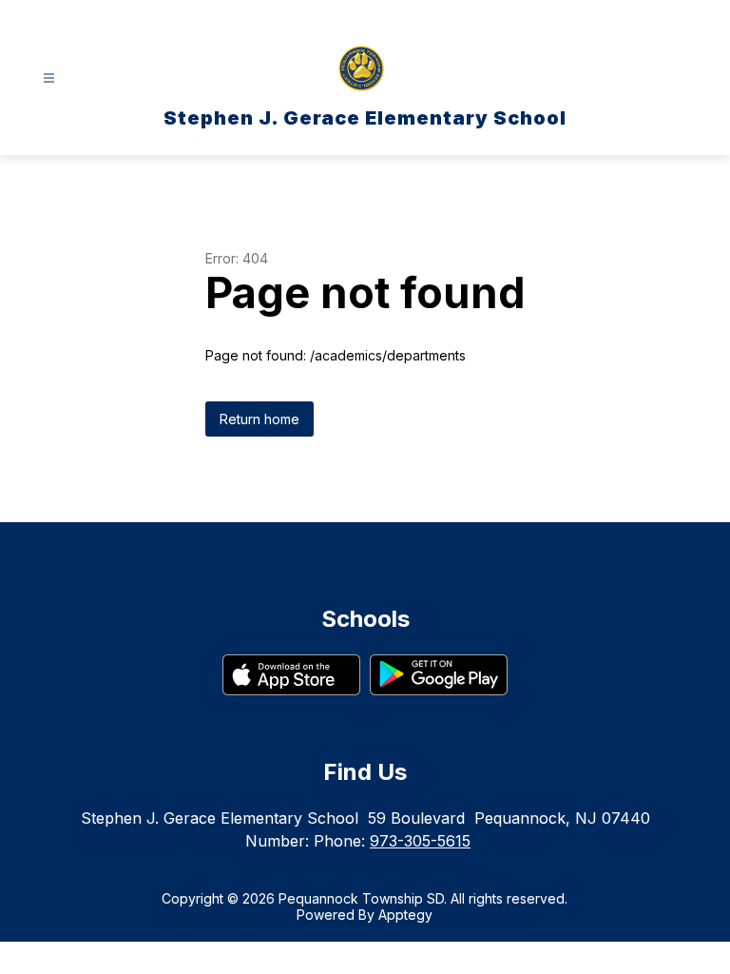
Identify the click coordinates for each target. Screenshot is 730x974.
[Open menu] (49, 78)
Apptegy (405, 914)
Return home (259, 419)
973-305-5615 (420, 840)
